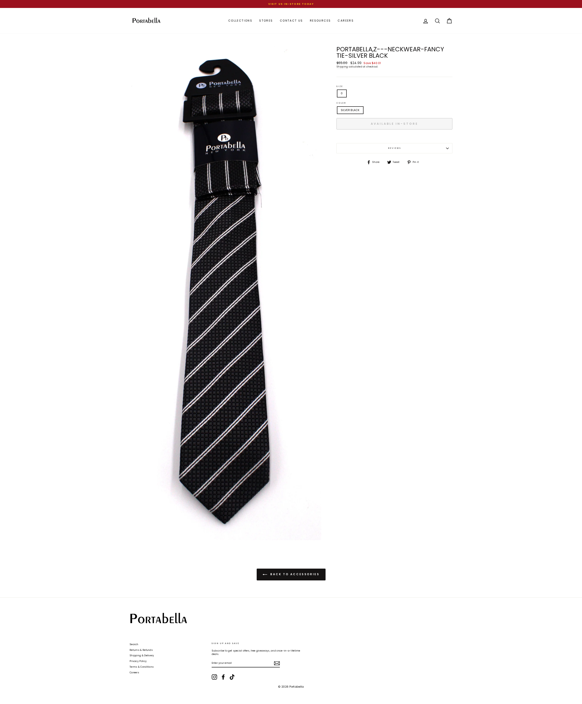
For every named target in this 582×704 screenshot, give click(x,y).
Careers (346, 20)
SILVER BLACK (350, 110)
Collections (240, 20)
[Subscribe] (277, 663)
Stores (266, 20)
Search (134, 644)
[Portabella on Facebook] (223, 677)
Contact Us (291, 20)
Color (341, 103)
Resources (320, 20)
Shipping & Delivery (142, 655)
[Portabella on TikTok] (232, 677)
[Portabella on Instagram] (214, 677)
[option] (291, 4)
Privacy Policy (138, 661)
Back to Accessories (294, 574)
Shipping (342, 66)
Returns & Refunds (141, 650)
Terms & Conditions (142, 667)
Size (339, 86)
